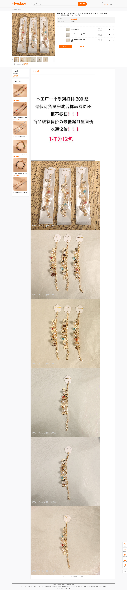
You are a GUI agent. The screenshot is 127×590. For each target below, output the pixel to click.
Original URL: (19, 64)
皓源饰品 (18, 9)
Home (13, 9)
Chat (124, 546)
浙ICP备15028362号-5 (63, 588)
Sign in (106, 4)
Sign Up (112, 4)
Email (124, 551)
